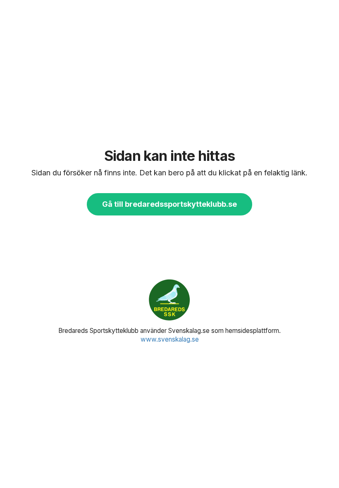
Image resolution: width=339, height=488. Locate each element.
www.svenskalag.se (170, 339)
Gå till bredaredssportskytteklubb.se (169, 204)
